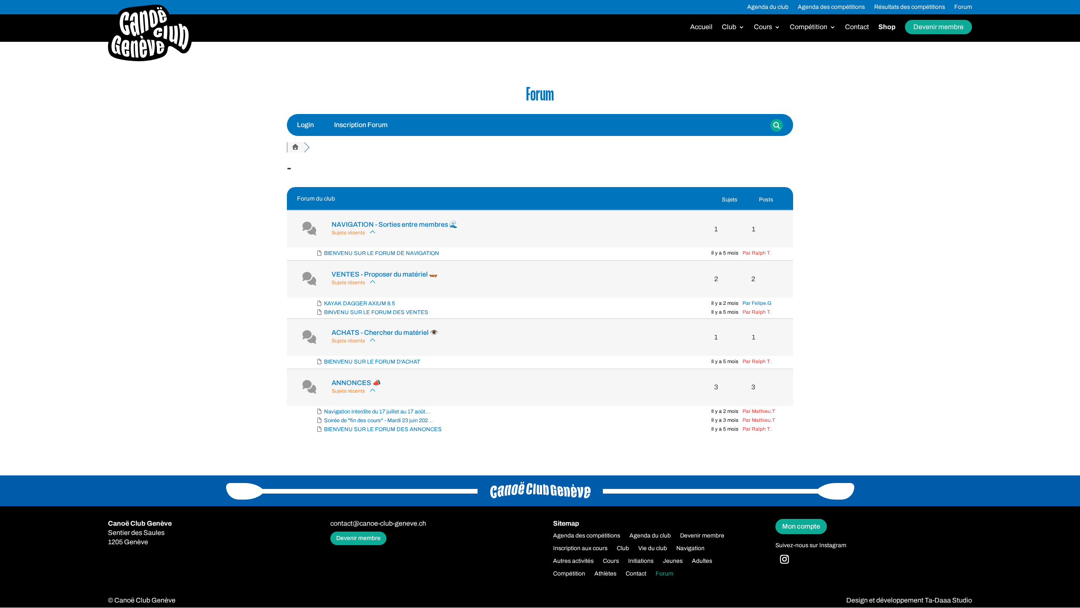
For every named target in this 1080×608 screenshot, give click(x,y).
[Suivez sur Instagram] (784, 559)
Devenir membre (938, 26)
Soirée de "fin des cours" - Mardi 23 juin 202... (378, 420)
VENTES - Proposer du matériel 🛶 (384, 274)
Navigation (690, 548)
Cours (763, 27)
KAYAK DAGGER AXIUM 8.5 (359, 304)
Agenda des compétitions (831, 7)
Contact (857, 27)
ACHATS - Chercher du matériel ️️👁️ (385, 332)
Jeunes (673, 561)
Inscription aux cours (580, 548)
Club (729, 27)
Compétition (808, 27)
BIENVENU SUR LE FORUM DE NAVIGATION (381, 253)
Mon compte (801, 526)
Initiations (640, 561)
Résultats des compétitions (909, 7)
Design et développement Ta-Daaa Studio (909, 600)
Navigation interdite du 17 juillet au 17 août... (377, 412)
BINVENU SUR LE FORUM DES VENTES (376, 312)
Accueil (701, 27)
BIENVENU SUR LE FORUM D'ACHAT (372, 362)
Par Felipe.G (757, 303)
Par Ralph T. (756, 253)
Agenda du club (767, 7)
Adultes (702, 561)
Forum (963, 7)
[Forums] (295, 147)
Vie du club (652, 548)
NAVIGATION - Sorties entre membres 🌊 (395, 224)
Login (305, 124)
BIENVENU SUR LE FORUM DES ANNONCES (383, 429)
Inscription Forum (361, 124)
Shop (887, 27)
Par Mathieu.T (758, 411)
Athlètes (605, 574)
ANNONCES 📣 (356, 382)
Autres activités (573, 561)
